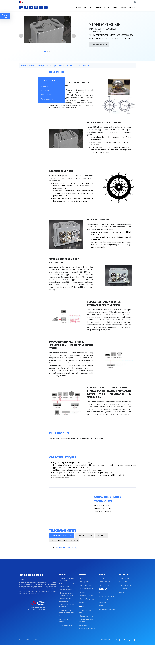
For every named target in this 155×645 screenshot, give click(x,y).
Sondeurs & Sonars (65, 590)
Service (98, 7)
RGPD (115, 640)
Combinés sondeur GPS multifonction (67, 579)
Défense (82, 592)
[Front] (33, 7)
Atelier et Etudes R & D (87, 629)
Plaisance (82, 578)
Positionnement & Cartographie (65, 600)
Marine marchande (85, 585)
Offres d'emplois (104, 585)
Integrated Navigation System (66, 620)
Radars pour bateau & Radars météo (66, 585)
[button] (21, 2)
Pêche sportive (84, 582)
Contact (101, 593)
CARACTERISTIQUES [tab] (85, 535)
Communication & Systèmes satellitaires (66, 611)
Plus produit (45, 90)
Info (106, 7)
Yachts (81, 603)
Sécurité (62, 616)
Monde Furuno (124, 578)
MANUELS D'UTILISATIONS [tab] (62, 535)
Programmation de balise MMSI (105, 601)
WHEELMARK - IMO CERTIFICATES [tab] (64, 540)
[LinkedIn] (134, 640)
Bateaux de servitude (86, 589)
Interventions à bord (86, 616)
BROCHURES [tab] (101, 535)
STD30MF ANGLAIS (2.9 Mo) (66, 548)
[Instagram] (129, 640)
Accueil (78, 7)
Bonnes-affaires (104, 582)
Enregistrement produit (107, 609)
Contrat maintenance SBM (86, 611)
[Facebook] (119, 640)
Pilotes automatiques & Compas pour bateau (46, 65)
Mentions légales (105, 640)
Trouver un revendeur (99, 44)
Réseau (132, 7)
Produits (87, 7)
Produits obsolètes (65, 625)
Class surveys (83, 625)
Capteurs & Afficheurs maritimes (66, 605)
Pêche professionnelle (86, 599)
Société (101, 578)
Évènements (123, 589)
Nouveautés (123, 582)
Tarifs (123, 7)
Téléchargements (47, 99)
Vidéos (121, 592)
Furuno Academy (125, 585)
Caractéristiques (46, 95)
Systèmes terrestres (86, 596)
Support (115, 7)
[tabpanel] (47, 29)
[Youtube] (124, 640)
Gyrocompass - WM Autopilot (78, 65)
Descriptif (44, 86)
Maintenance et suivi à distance (86, 620)
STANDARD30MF (49, 80)
